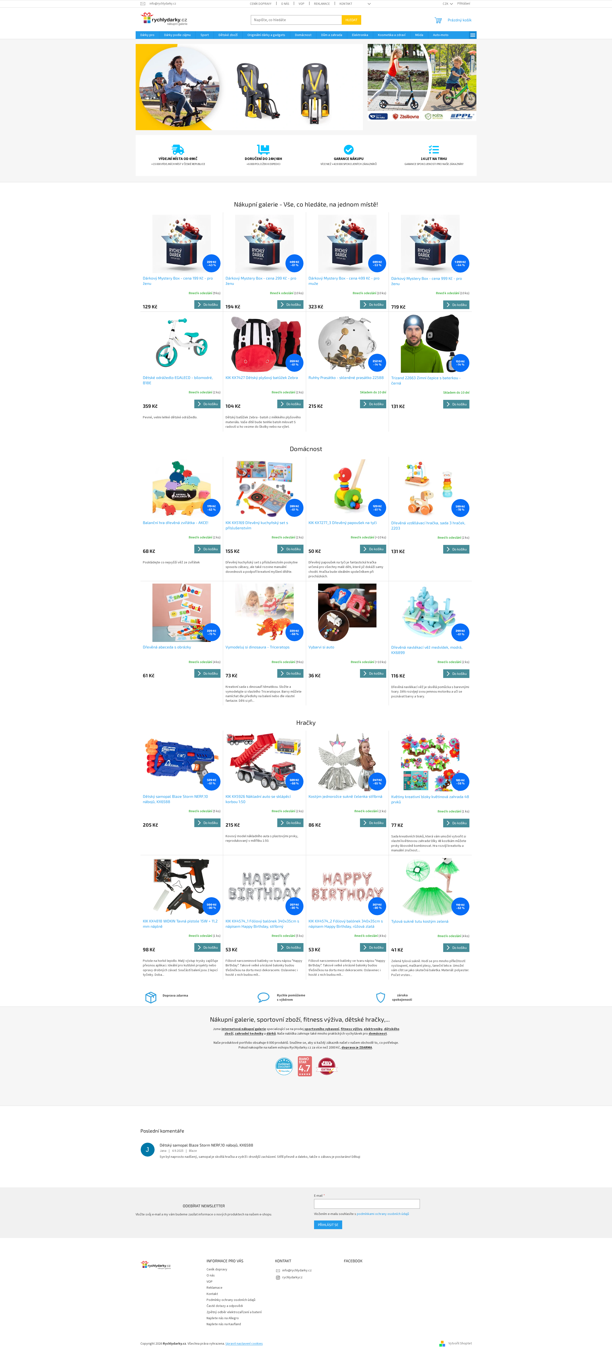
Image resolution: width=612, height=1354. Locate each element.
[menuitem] (147, 35)
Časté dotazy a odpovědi (225, 1306)
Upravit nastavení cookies (244, 1343)
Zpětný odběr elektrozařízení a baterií (234, 1312)
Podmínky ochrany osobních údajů (231, 1300)
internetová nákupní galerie (243, 1029)
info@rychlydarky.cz (297, 1270)
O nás (285, 4)
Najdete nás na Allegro (223, 1318)
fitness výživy (351, 1029)
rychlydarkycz (292, 1277)
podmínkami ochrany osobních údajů (383, 1214)
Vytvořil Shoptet (460, 1343)
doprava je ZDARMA (356, 1047)
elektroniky (373, 1029)
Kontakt (346, 4)
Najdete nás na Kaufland (224, 1324)
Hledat (351, 20)
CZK (446, 4)
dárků (271, 1033)
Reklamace (322, 4)
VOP (301, 4)
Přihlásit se (328, 1225)
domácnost (378, 1033)
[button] (153, 87)
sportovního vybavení (321, 1029)
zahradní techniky (249, 1033)
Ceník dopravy (260, 4)
